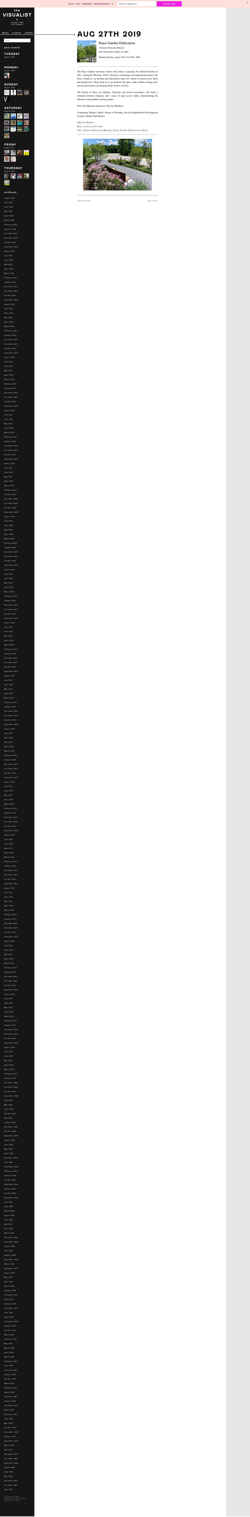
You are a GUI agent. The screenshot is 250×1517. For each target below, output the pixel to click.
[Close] (247, 2)
